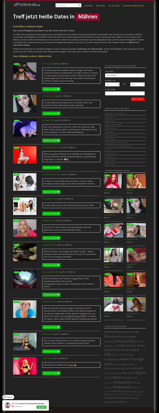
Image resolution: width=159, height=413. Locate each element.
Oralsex (116, 377)
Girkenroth (110, 157)
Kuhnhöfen (110, 139)
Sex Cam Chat (113, 5)
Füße (107, 354)
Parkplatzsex (108, 383)
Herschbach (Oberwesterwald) (118, 146)
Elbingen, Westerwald (114, 113)
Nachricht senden (50, 89)
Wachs (123, 401)
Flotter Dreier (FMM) (125, 350)
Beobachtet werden (127, 332)
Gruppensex (112, 359)
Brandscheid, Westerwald (116, 142)
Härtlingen (110, 117)
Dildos (133, 341)
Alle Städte (100, 5)
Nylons (140, 372)
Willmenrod (110, 164)
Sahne (138, 388)
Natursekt (128, 373)
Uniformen (123, 398)
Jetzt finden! (138, 99)
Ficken (121, 345)
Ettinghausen (111, 153)
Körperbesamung (114, 368)
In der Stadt (110, 89)
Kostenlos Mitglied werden (133, 5)
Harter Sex (128, 359)
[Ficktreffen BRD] (26, 5)
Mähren (64, 63)
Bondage (130, 336)
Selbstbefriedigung (131, 391)
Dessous (122, 341)
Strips (131, 394)
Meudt (108, 149)
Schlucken (116, 391)
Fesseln (114, 346)
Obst (107, 377)
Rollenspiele (122, 387)
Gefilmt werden (117, 355)
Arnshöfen (109, 160)
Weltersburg (110, 128)
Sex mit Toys (123, 394)
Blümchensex (114, 336)
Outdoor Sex (130, 377)
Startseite (89, 5)
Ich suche (109, 71)
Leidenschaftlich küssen (113, 373)
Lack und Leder (134, 368)
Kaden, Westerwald (113, 124)
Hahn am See (111, 135)
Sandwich (107, 392)
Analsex (109, 332)
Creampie (109, 341)
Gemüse (128, 354)
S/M (134, 387)
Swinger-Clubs (138, 394)
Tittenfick (110, 398)
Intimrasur (117, 365)
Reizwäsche (122, 382)
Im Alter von (110, 80)
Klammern (127, 364)
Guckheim (109, 131)
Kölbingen (109, 121)
